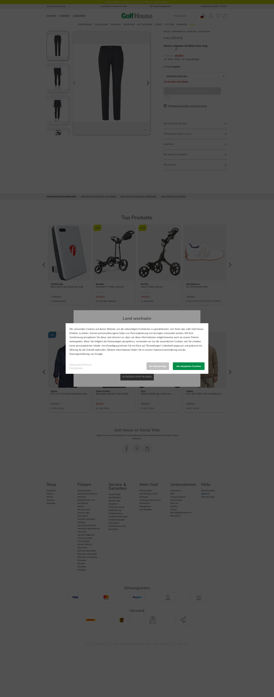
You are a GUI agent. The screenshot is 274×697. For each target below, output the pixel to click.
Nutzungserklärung (79, 354)
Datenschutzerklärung (165, 349)
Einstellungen (76, 368)
